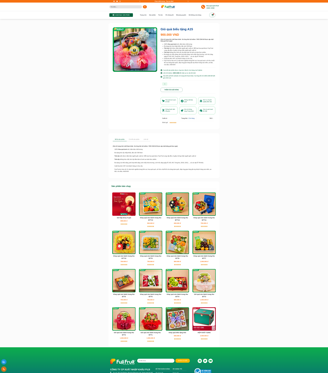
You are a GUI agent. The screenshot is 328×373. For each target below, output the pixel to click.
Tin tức (160, 15)
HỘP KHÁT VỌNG (204, 332)
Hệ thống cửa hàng (195, 15)
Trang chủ (143, 15)
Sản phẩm (152, 15)
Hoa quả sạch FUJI (212, 5)
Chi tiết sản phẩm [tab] (134, 139)
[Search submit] (145, 6)
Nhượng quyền (181, 15)
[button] (140, 1)
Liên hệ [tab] (146, 139)
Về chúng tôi (169, 15)
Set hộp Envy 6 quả (124, 218)
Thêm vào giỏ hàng (171, 89)
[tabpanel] (164, 156)
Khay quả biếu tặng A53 (177, 332)
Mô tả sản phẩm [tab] (120, 139)
